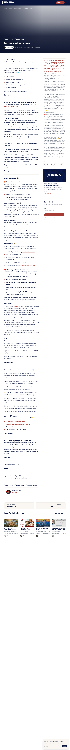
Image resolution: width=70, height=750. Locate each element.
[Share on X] (47, 164)
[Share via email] (61, 164)
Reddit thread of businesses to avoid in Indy (18, 424)
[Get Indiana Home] (8, 2)
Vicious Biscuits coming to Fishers (15, 421)
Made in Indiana (20, 39)
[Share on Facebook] (51, 164)
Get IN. (53, 214)
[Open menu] (66, 2)
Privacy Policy (60, 743)
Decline (46, 746)
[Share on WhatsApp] (58, 164)
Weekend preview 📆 (49, 112)
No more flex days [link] (28, 8)
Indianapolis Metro (32, 485)
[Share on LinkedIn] (54, 164)
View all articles (59, 513)
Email (45, 208)
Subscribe (60, 2)
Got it (64, 746)
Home (5, 8)
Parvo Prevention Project (15, 127)
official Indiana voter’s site (28, 265)
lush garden (17, 306)
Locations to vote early (28, 252)
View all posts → (15, 492)
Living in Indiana (18, 8)
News (10, 8)
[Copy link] (44, 164)
